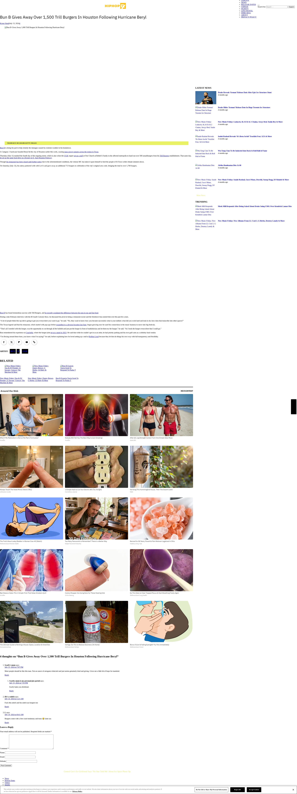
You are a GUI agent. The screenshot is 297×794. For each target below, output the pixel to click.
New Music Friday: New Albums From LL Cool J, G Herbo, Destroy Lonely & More (251, 221)
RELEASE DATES (248, 4)
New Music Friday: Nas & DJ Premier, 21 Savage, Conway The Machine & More (12, 380)
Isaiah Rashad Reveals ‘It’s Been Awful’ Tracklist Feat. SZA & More (245, 136)
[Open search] (259, 5)
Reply (7, 675)
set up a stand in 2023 (58, 333)
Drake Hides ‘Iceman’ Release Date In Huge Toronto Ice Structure (244, 107)
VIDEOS (244, 7)
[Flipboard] (19, 342)
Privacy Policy (77, 791)
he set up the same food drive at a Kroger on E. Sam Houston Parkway (26, 158)
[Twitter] (11, 342)
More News (201, 195)
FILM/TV (245, 9)
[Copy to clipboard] (34, 342)
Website (3, 761)
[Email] (26, 342)
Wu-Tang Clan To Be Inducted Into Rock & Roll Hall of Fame (242, 151)
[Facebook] (3, 342)
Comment (4, 748)
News (7, 778)
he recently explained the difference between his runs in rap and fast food (71, 313)
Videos (7, 783)
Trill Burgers (164, 156)
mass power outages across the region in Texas (81, 152)
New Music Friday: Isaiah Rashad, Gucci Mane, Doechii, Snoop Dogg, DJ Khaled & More (253, 180)
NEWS (244, 2)
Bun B (2, 148)
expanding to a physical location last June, (71, 325)
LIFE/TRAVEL (247, 11)
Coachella (29, 333)
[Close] (293, 789)
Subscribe (293, 406)
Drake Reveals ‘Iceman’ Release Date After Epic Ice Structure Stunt (244, 92)
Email (2, 757)
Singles (7, 785)
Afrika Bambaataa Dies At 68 (229, 165)
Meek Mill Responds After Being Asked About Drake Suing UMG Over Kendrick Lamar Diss (255, 206)
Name (2, 753)
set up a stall (78, 156)
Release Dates (10, 781)
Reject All (237, 790)
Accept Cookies (254, 790)
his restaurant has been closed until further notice (24, 162)
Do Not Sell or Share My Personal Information (211, 790)
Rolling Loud (94, 337)
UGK (66, 156)
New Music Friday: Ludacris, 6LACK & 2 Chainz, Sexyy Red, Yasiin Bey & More (250, 122)
